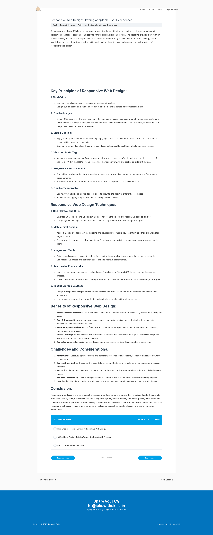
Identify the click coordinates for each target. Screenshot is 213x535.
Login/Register (172, 9)
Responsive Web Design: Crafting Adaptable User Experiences (92, 25)
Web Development (60, 25)
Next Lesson (168, 479)
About (151, 9)
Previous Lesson (47, 479)
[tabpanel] (106, 220)
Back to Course (106, 458)
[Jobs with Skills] (39, 9)
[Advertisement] (106, 68)
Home (142, 9)
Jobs (160, 9)
